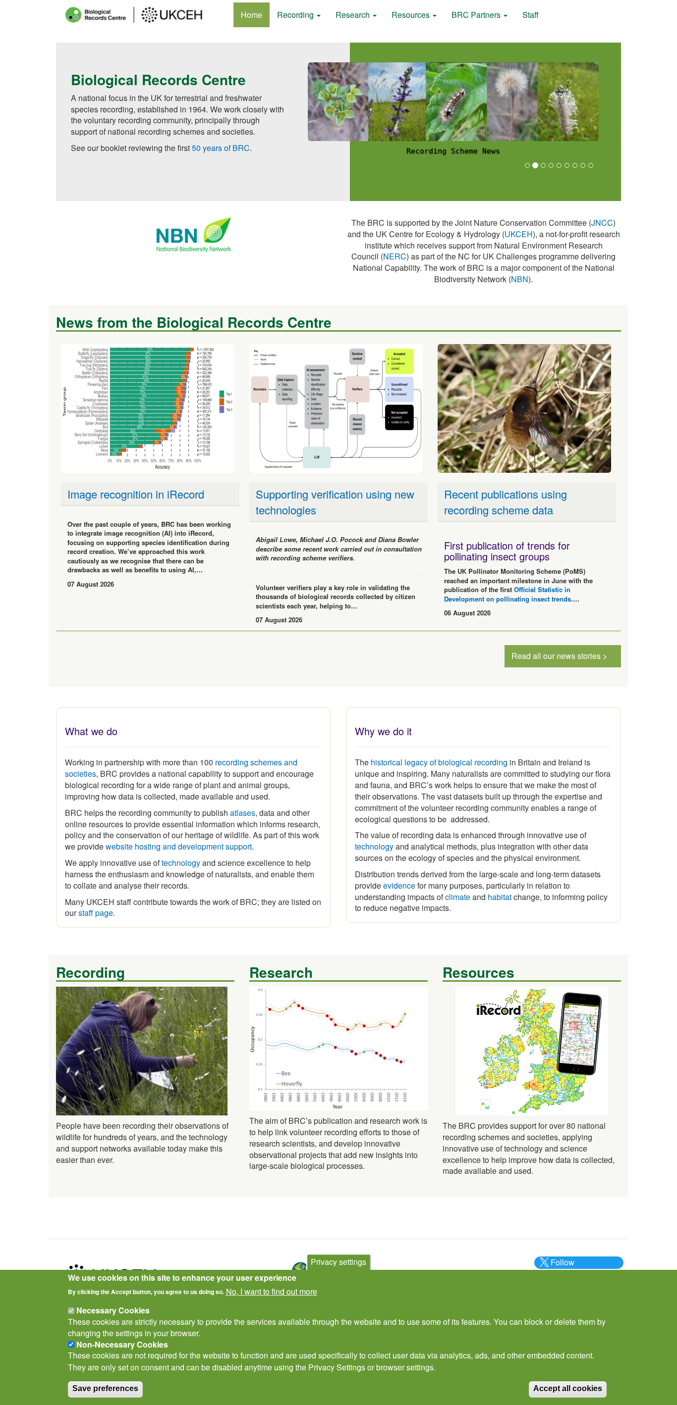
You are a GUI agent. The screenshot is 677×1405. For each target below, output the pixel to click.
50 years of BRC (221, 147)
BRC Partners (477, 14)
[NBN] (194, 234)
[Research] (338, 1047)
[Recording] (141, 1049)
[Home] (142, 15)
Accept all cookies (567, 1388)
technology (181, 862)
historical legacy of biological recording (438, 762)
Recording (296, 14)
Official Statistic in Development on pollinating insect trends (507, 594)
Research (354, 14)
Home (251, 14)
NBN (519, 279)
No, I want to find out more (271, 1291)
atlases (242, 812)
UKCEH (519, 234)
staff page (95, 912)
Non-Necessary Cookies (122, 1344)
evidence (399, 885)
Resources (412, 14)
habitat (499, 897)
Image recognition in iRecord (135, 494)
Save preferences (105, 1388)
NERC (394, 256)
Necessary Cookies (113, 1310)
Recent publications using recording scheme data (505, 501)
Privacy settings (338, 1261)
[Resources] (531, 1049)
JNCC (602, 222)
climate (457, 897)
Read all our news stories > (559, 655)
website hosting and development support (179, 846)
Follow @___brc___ (561, 1267)
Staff (530, 14)
